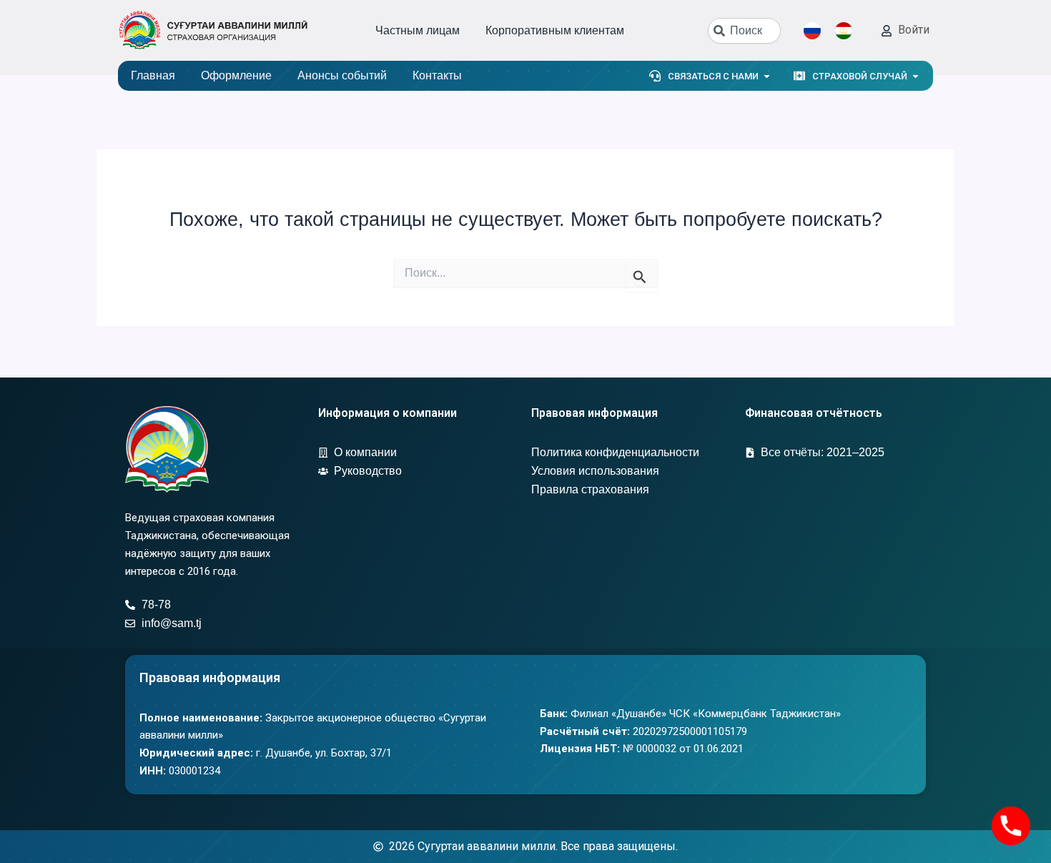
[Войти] (886, 30)
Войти (913, 29)
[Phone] (1011, 826)
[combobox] (744, 31)
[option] (847, 30)
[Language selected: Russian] (835, 30)
